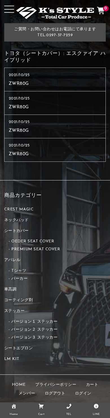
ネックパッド (16, 220)
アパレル (12, 260)
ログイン (83, 393)
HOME (19, 385)
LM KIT (11, 359)
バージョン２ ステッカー (34, 329)
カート (92, 385)
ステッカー (14, 311)
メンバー (27, 393)
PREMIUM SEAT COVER (35, 249)
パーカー (19, 279)
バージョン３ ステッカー (34, 337)
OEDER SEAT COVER (32, 241)
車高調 (10, 289)
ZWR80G (19, 83)
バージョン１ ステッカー (34, 322)
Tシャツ (18, 271)
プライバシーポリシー (55, 385)
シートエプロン (18, 348)
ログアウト (55, 393)
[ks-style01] (55, 14)
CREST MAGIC (19, 209)
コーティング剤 (18, 300)
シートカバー (16, 231)
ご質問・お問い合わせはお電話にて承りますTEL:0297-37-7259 (55, 32)
